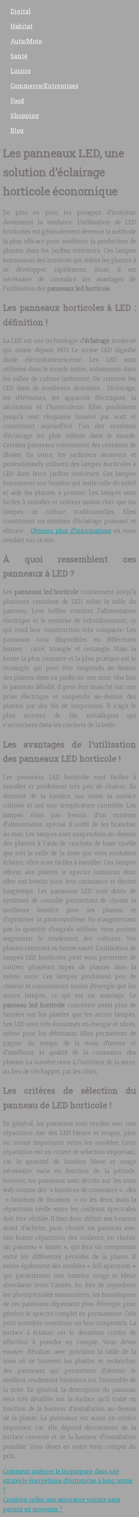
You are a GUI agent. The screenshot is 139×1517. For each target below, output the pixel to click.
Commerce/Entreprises (44, 85)
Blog (17, 130)
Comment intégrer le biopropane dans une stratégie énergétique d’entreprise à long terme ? (68, 1481)
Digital (20, 11)
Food (17, 100)
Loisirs (20, 71)
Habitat (21, 26)
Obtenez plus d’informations (71, 530)
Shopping (24, 115)
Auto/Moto (26, 41)
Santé (18, 56)
